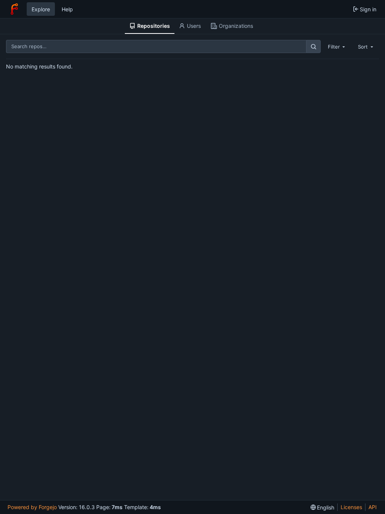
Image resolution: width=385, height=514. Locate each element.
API (372, 507)
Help (67, 9)
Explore (41, 9)
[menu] (323, 507)
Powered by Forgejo (32, 507)
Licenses (351, 507)
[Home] (14, 9)
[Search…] (313, 46)
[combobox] (337, 46)
